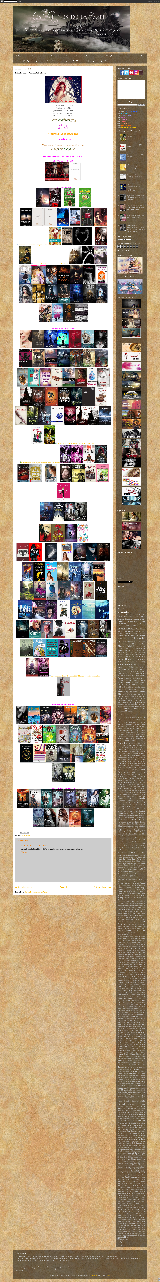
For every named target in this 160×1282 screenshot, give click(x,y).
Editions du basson (139, 652)
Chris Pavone (132, 809)
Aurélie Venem (128, 772)
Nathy (139, 1096)
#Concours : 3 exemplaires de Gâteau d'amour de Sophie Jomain (136, 167)
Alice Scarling (121, 732)
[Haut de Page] (159, 1279)
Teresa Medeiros (134, 1205)
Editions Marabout (137, 644)
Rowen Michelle (134, 1141)
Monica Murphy (123, 1088)
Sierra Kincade (134, 1169)
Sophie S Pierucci (140, 1179)
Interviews (97, 56)
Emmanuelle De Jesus (130, 857)
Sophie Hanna (121, 1177)
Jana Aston (121, 919)
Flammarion (126, 656)
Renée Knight (121, 1133)
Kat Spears (126, 962)
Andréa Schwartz (122, 753)
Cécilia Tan (130, 824)
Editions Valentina (124, 650)
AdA (119, 615)
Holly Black (125, 899)
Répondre (24, 852)
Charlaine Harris (135, 805)
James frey (121, 917)
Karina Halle (141, 958)
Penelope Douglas (123, 1116)
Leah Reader (128, 998)
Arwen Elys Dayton (135, 767)
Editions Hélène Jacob (124, 638)
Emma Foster (126, 853)
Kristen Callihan (122, 982)
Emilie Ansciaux (129, 846)
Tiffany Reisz (141, 1211)
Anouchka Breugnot (134, 765)
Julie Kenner (130, 952)
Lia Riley (133, 1002)
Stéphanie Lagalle (123, 1189)
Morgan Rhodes (126, 1090)
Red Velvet (128, 694)
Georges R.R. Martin (132, 888)
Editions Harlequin (137, 635)
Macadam (135, 682)
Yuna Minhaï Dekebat (134, 1231)
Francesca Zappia (127, 876)
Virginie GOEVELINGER (130, 1227)
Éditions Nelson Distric (127, 704)
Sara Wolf (120, 1155)
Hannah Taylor (140, 894)
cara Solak (130, 1235)
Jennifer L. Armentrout (134, 930)
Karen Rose (134, 958)
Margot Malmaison (130, 1040)
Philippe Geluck (126, 1118)
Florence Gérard (123, 874)
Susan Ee (142, 1189)
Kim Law (142, 976)
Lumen (127, 682)
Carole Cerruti (122, 794)
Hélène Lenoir (121, 901)
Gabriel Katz (136, 880)
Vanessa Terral (137, 1219)
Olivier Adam (136, 1106)
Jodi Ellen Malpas (140, 939)
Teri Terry (142, 1205)
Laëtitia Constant (134, 996)
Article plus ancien (102, 887)
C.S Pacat (142, 788)
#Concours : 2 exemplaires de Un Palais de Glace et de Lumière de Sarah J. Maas (136, 228)
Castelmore (137, 619)
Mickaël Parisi (121, 1081)
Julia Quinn (141, 947)
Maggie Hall (126, 1036)
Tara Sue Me (121, 1203)
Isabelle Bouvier (128, 905)
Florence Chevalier (129, 872)
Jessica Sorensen (123, 937)
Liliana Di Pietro (133, 1004)
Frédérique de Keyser (135, 878)
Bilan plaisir (110, 56)
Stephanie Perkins (123, 1183)
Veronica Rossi (126, 1221)
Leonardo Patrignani (128, 1000)
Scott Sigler (138, 1163)
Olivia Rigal (128, 1106)
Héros (67, 56)
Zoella (140, 1233)
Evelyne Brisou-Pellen (130, 867)
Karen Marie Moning (124, 958)
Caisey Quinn (122, 790)
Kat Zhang (132, 962)
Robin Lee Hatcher (139, 1135)
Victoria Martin (140, 1223)
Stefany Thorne (130, 1181)
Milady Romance (132, 685)
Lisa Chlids (142, 1008)
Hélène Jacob (138, 665)
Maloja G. (141, 1036)
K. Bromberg (136, 954)
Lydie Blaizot (138, 1024)
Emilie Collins (140, 846)
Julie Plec (138, 952)
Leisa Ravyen (138, 998)
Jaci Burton (128, 911)
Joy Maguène (141, 944)
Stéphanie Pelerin (134, 1189)
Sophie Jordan (141, 1177)
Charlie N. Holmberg (128, 807)
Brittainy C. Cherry (134, 786)
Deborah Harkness (123, 832)
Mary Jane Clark (133, 1058)
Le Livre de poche (139, 678)
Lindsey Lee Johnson (132, 1008)
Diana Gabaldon (139, 834)
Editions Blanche (129, 631)
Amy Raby (139, 745)
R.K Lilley (128, 1123)
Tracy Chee (125, 1217)
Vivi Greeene (141, 1227)
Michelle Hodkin (140, 1079)
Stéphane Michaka (124, 1185)
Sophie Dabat (141, 1175)
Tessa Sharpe (128, 1207)
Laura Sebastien (123, 988)
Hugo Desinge (140, 662)
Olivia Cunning (141, 1104)
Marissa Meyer (135, 1054)
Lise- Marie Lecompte (136, 1012)
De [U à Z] (102, 61)
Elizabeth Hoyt (137, 840)
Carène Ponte (134, 796)
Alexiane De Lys (139, 728)
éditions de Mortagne (125, 711)
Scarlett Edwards (128, 1163)
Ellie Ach (135, 842)
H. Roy (132, 894)
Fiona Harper (130, 869)
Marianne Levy (122, 1044)
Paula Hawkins (128, 1114)
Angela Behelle (123, 755)
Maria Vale (141, 1042)
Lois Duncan (131, 1014)
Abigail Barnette (128, 722)
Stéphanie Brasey (131, 1187)
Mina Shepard (126, 1083)
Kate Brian (121, 964)
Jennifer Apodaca (135, 928)
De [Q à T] (90, 61)
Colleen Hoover (138, 820)
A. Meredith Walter (123, 717)
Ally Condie (129, 734)
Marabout (142, 682)
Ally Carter (121, 734)
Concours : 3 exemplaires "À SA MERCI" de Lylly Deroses (136, 197)
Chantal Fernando (123, 805)
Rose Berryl (138, 1139)
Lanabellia (142, 984)
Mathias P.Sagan (132, 1060)
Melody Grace (125, 1074)
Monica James (125, 1086)
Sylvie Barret (130, 1195)
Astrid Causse (126, 770)
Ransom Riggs (140, 1127)
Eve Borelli (138, 865)
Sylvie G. (138, 1195)
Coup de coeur (125, 56)
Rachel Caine (141, 1123)
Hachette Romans (135, 658)
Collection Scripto (134, 624)
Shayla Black (125, 1169)
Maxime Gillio (136, 1065)
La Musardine (128, 678)
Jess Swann (142, 934)
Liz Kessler (124, 1014)
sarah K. (136, 1235)
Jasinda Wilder (122, 922)
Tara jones (129, 1203)
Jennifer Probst (131, 933)
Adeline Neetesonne (126, 724)
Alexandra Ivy (128, 728)
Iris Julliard (138, 903)
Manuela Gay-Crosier (134, 1038)
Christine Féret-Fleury (124, 816)
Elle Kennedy (126, 842)
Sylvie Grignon (127, 1197)
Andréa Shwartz (131, 753)
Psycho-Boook (26, 846)
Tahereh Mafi (126, 1199)
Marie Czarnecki (130, 1044)
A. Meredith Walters (136, 717)
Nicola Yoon (130, 1098)
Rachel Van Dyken (133, 1125)
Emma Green (137, 852)
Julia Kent (134, 946)
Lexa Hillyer (138, 1000)
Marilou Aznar (122, 1050)
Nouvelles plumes (139, 687)
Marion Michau (123, 1052)
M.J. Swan (128, 1032)
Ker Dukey (142, 972)
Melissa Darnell (127, 1069)
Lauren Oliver (127, 992)
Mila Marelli (138, 1082)
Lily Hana (121, 1006)
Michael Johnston (123, 1078)
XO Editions (141, 698)
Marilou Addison (140, 1048)
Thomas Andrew (123, 1211)
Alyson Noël (122, 736)
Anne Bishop (140, 761)
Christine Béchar (139, 813)
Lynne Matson (141, 1026)
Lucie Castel (137, 1020)
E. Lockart (132, 838)
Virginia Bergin (135, 1225)
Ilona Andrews (130, 902)
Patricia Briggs (129, 1112)
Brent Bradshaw (140, 784)
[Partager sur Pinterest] (28, 833)
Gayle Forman (122, 886)
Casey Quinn (142, 796)
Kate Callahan (128, 964)
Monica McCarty (138, 1086)
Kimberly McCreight (135, 978)
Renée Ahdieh (141, 1131)
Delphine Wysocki (135, 832)
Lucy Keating (137, 1022)
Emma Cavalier (134, 850)
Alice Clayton (141, 730)
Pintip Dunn (126, 1121)
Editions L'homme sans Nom (131, 642)
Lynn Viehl (132, 1026)
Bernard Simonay (122, 780)
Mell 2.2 (136, 1071)
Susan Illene (121, 1191)
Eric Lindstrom (126, 861)
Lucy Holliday (127, 1022)
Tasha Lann (125, 1205)
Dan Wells (142, 828)
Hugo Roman (125, 664)
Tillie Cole (124, 1213)
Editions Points (128, 648)
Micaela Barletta (140, 1076)
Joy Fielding (134, 944)
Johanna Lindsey (137, 940)
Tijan (119, 1213)
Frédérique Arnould (123, 878)
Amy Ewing (122, 745)
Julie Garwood (135, 950)
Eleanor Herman (127, 840)
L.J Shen (139, 982)
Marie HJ (138, 1044)
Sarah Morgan (131, 1159)
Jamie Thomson (140, 917)
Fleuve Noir (134, 656)
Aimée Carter (137, 724)
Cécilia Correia (122, 824)
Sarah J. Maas (136, 1155)
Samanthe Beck (138, 1149)
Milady (120, 685)
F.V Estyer (141, 867)
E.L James (138, 838)
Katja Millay (121, 970)
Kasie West (138, 960)
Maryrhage (122, 1060)
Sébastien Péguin (136, 1197)
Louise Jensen (126, 1018)
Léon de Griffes (126, 1030)
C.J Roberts (135, 788)
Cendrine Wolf (139, 803)
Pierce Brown (136, 1118)
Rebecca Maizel (141, 1129)
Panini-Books (132, 689)
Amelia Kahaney (138, 740)
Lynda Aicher (125, 1026)
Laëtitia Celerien (123, 996)
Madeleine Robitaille (133, 1034)
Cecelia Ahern (128, 803)
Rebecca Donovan (131, 1129)
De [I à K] (50, 61)
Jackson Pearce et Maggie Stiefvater (129, 913)
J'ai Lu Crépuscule (127, 669)
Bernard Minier (140, 778)
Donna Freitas (141, 836)
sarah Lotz (142, 1235)
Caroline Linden (126, 796)
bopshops (94, 1275)
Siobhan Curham (136, 1171)
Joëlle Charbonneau (124, 947)
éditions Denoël (133, 707)
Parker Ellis (121, 1112)
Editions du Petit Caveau (125, 652)
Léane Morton (129, 1028)
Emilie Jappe (121, 848)
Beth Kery (120, 782)
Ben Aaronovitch (130, 778)
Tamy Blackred (141, 1201)
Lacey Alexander (134, 984)
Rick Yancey (138, 1133)
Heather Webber (135, 895)
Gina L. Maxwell (139, 892)
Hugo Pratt (142, 899)
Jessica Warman (134, 936)
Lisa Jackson (121, 1010)
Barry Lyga (126, 774)
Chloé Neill (122, 809)
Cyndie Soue (130, 822)
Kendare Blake (134, 972)
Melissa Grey (121, 1071)
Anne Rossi (141, 763)
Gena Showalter (140, 886)
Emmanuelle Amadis (131, 855)
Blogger (108, 1275)
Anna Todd (141, 759)
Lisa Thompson (125, 1012)
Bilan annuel (26, 836)
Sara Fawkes (141, 1153)
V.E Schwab (141, 1217)
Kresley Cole (129, 980)
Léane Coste (121, 1028)
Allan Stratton (141, 732)
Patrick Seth (138, 1112)
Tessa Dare (121, 1207)
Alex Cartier (135, 726)
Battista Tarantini (136, 774)
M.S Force (134, 1032)
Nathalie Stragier (130, 1096)
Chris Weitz (141, 809)
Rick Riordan (129, 1133)
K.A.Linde (126, 956)
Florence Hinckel (134, 874)
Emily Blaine (122, 850)
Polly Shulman (135, 1120)
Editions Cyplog (123, 635)
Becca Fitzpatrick (132, 776)
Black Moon (129, 617)
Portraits (19, 56)
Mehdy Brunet (136, 1067)
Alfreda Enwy (131, 730)
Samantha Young (128, 1149)
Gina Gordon (127, 892)
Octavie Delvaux (131, 1104)
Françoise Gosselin (139, 876)
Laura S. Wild (141, 986)
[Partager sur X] (24, 833)
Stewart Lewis (132, 1183)
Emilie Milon (130, 848)
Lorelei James (139, 1014)
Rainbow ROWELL (129, 1127)
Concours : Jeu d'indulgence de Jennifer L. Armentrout (135, 177)
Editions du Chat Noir (138, 650)
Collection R (123, 624)
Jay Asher (139, 922)
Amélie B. (133, 747)
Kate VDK (124, 966)
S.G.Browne (125, 1145)
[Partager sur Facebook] (26, 833)
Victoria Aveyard (129, 1223)
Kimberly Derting (123, 978)
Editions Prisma (140, 648)
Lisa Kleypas (128, 1010)
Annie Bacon (122, 765)
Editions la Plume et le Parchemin (129, 654)
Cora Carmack (122, 822)
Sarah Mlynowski (139, 1157)
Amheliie (123, 742)
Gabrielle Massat (128, 882)
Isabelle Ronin (137, 905)
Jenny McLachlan (132, 934)
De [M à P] (77, 61)
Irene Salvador (130, 903)
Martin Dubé (128, 1056)
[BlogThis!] (23, 833)
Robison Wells (132, 1137)
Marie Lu (126, 1046)
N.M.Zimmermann (135, 1092)
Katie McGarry (140, 968)
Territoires (126, 698)
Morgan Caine (135, 1088)
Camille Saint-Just (132, 790)
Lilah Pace (125, 1004)
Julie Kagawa (121, 952)
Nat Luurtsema (136, 1094)
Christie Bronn (132, 811)
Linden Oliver (121, 1008)
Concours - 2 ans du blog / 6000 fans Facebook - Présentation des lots (136, 157)
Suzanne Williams (128, 1193)
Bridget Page (122, 786)
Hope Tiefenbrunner (134, 899)
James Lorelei (128, 915)
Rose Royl (125, 1141)
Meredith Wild (135, 1074)
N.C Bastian (126, 1092)
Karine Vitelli (131, 960)
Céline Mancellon (124, 826)
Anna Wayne (122, 761)
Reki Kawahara (132, 1131)
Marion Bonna (141, 1050)
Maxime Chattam (126, 1065)
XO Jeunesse (122, 700)
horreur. (139, 703)
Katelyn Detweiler (133, 966)
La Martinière (127, 676)
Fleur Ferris (137, 869)
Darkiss (142, 624)
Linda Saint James (139, 1006)
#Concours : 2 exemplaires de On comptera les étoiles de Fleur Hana (135, 188)
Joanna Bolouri (122, 939)
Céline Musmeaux (135, 826)
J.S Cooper (121, 911)
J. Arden (133, 907)
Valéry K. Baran (128, 1219)
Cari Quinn (121, 792)
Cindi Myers (124, 817)
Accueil (30, 56)
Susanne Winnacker (133, 1191)
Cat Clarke (130, 801)
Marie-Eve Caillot (129, 1048)
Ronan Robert (121, 1139)
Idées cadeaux (55, 56)
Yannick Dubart (122, 1231)
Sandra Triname (140, 1151)
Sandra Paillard (130, 1151)
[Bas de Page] (159, 1281)
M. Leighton (135, 1030)
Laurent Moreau (140, 994)
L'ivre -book (127, 673)
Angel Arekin (140, 753)
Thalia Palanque (137, 1207)
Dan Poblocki (133, 828)
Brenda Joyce (131, 784)
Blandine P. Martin (140, 782)
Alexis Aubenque (122, 730)
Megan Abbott (127, 1067)
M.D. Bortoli (121, 1032)
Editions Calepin (140, 631)
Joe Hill (120, 940)
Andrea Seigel (131, 751)
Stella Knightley (140, 1181)
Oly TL (142, 1106)
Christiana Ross (122, 811)
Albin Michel (126, 615)
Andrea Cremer (122, 751)
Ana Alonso (133, 749)
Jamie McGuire (130, 917)
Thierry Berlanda (140, 1209)
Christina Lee (128, 813)
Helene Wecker (128, 897)
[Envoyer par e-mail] (21, 833)
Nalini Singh (126, 1094)
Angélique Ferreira (128, 757)
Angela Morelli (135, 755)
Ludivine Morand (128, 1024)
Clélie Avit (129, 820)
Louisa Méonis (136, 1016)
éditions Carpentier (123, 706)
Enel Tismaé (136, 859)
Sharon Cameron (136, 1167)
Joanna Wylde (130, 938)
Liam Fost (139, 1002)
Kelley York (137, 970)
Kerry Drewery (130, 974)
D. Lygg (142, 826)
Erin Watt (137, 863)
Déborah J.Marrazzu (123, 838)
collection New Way (129, 703)
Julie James (142, 950)
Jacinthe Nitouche (139, 911)
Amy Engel (141, 743)
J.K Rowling (135, 909)
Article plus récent (23, 887)
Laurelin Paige (127, 990)
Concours (41, 56)
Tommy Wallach (126, 1215)
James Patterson (139, 915)
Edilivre (128, 626)
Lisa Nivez (136, 1010)
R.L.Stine (134, 1123)
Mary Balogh (124, 1058)
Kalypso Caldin (134, 956)
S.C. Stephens (137, 1143)
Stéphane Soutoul (138, 1185)
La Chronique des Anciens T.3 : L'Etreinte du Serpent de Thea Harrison (136, 207)
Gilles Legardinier (129, 889)
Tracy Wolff (133, 1217)
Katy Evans (129, 970)
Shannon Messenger (124, 1167)
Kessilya (120, 976)
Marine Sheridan (132, 1050)
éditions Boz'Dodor (139, 704)
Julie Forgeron (126, 950)
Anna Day (134, 759)
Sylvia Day (121, 1195)
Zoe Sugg (135, 1233)
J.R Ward (142, 909)
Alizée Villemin (131, 732)
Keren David (121, 974)
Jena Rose (126, 928)
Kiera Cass (127, 976)
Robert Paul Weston (126, 1135)
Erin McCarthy (128, 863)
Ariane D (125, 767)
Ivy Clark (127, 907)
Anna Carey (127, 759)
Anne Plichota (122, 763)
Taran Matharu (136, 1203)
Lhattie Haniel (125, 1002)
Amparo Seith (133, 743)
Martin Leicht (137, 1056)
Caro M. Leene (140, 792)
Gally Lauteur (140, 884)
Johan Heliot (127, 940)
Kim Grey (135, 976)
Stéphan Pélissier (140, 1183)
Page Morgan (141, 1108)
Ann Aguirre (138, 757)
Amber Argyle (140, 738)
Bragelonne (128, 619)
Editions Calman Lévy (125, 633)
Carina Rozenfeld (130, 792)
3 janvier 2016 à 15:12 (39, 846)
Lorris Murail (126, 1016)
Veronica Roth (135, 1221)
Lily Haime (142, 1004)
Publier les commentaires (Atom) (36, 892)
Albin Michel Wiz (138, 615)
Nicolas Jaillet (138, 1098)
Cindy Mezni (131, 817)
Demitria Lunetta (128, 834)
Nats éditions (128, 687)
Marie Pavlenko (136, 1046)
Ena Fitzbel (127, 859)
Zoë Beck (124, 1235)
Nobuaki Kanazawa (131, 1101)
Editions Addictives (128, 628)
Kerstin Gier (140, 974)
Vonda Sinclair (122, 1229)
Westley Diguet (141, 1229)
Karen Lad (142, 956)
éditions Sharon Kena (134, 709)
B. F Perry (136, 772)
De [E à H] (37, 61)
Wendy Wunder (131, 1229)
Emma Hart (121, 855)
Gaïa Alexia (131, 886)
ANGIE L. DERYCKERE (131, 720)
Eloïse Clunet (136, 844)
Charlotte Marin (140, 807)
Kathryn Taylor (129, 968)
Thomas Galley (133, 1211)
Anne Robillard (132, 763)
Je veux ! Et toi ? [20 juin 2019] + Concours (136, 146)
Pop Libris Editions (132, 692)
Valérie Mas (121, 1219)
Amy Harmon (131, 745)
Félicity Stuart (126, 880)
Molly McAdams (136, 1083)
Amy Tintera (125, 747)
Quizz (76, 56)
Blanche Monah (129, 782)
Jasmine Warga (131, 922)
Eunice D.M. (128, 865)
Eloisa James (127, 844)
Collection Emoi (136, 621)
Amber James (123, 740)
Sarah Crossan (127, 1155)
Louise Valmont (135, 1018)
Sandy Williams (122, 1153)
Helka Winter (137, 898)
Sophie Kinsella (122, 1179)
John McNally (126, 942)
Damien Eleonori (122, 828)
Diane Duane (122, 836)
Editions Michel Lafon (128, 646)
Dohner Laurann (132, 836)
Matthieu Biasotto (136, 1062)
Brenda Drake (122, 784)
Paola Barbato (141, 1110)
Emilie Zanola (140, 848)
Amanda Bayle (133, 736)
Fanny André (122, 869)
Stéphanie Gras (141, 1187)
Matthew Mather (125, 1062)
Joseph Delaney (137, 943)
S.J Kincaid (133, 1145)
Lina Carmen (130, 1006)
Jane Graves (141, 919)
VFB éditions (133, 698)
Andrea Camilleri (140, 749)
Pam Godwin (132, 1110)
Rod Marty (141, 1137)
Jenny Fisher (122, 935)
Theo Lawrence (129, 1209)
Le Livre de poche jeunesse (129, 680)
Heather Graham (123, 896)
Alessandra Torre (125, 726)
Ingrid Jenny (139, 901)
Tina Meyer (132, 1213)
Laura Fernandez (131, 986)
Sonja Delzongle (140, 1173)
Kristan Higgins (140, 980)
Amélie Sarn (125, 749)
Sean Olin (127, 1165)
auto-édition (132, 700)
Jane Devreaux (131, 919)
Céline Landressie (140, 824)
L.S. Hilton (124, 984)
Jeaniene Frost (129, 926)
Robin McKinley (122, 1137)
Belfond (120, 617)
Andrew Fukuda (140, 751)
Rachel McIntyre (122, 1125)
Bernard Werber (131, 780)
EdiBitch (120, 626)
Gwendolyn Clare (123, 894)
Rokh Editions (137, 694)
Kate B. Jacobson (140, 962)
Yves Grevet (127, 1233)
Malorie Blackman (123, 1038)
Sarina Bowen (134, 1161)
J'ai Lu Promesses (130, 671)
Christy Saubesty (136, 816)
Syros (136, 696)
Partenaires (139, 56)
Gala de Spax (129, 884)
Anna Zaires (131, 761)
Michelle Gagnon (129, 1080)
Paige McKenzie (123, 1110)
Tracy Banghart (136, 1215)
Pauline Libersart (139, 1114)
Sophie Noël (131, 1179)
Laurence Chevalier (128, 994)
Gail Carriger (138, 882)
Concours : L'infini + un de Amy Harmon (135, 216)
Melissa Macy (128, 1071)
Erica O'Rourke (136, 861)
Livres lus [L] (63, 61)
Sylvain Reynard (140, 1193)
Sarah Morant (122, 1159)
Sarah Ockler (141, 1159)
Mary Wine (142, 1058)
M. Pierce (142, 1030)
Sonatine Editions (129, 696)
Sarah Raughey (123, 1161)
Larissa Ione (122, 986)
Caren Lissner (141, 790)
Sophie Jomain (131, 1177)
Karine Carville (122, 960)
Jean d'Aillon (132, 924)
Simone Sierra (127, 1171)
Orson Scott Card (124, 1108)
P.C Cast (134, 1108)
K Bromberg (127, 954)
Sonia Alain (129, 1173)
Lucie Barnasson (127, 1020)
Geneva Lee (121, 888)
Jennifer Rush (141, 933)
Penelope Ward (135, 1116)
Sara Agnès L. (132, 1153)
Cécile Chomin (140, 822)
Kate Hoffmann (137, 964)
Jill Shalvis (142, 937)
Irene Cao (123, 903)
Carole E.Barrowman (134, 794)
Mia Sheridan (130, 1076)
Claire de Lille (121, 820)
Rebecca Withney (122, 1131)
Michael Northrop (135, 1077)
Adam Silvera (136, 722)
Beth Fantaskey (140, 780)
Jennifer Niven (122, 933)
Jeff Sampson (139, 926)
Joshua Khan (127, 944)
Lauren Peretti (136, 992)
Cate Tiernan (138, 801)
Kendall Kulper (126, 972)
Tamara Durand (136, 1199)
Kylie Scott (132, 982)
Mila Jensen (130, 1082)
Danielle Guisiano (124, 830)
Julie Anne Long (135, 948)
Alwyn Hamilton (140, 734)
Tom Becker (139, 1213)
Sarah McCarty (128, 1157)
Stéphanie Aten (122, 1187)
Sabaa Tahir (141, 1145)
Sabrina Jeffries (123, 1147)
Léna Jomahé (138, 1028)
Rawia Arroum (121, 1129)
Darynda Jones (139, 830)
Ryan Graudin (127, 1143)
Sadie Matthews (136, 1147)
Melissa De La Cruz (138, 1069)
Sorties (85, 56)
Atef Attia (134, 770)
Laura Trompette (135, 988)
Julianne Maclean (122, 948)
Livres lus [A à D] (22, 61)
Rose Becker (129, 1139)
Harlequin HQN (125, 661)
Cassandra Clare (125, 798)
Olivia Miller (121, 1106)
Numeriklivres (122, 689)
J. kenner (139, 907)
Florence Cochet (140, 871)
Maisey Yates (134, 1036)
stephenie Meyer (123, 1237)
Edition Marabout (139, 626)
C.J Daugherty (127, 788)
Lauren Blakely (137, 990)
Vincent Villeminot (124, 1225)
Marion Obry (134, 1052)
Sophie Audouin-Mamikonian (127, 1175)
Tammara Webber (130, 1201)
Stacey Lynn (121, 1181)
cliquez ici (121, 608)
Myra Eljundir (136, 1090)
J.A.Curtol (128, 909)
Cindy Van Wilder (140, 817)
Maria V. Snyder (131, 1042)
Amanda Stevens (129, 738)
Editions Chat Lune (139, 633)
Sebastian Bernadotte (138, 1165)
